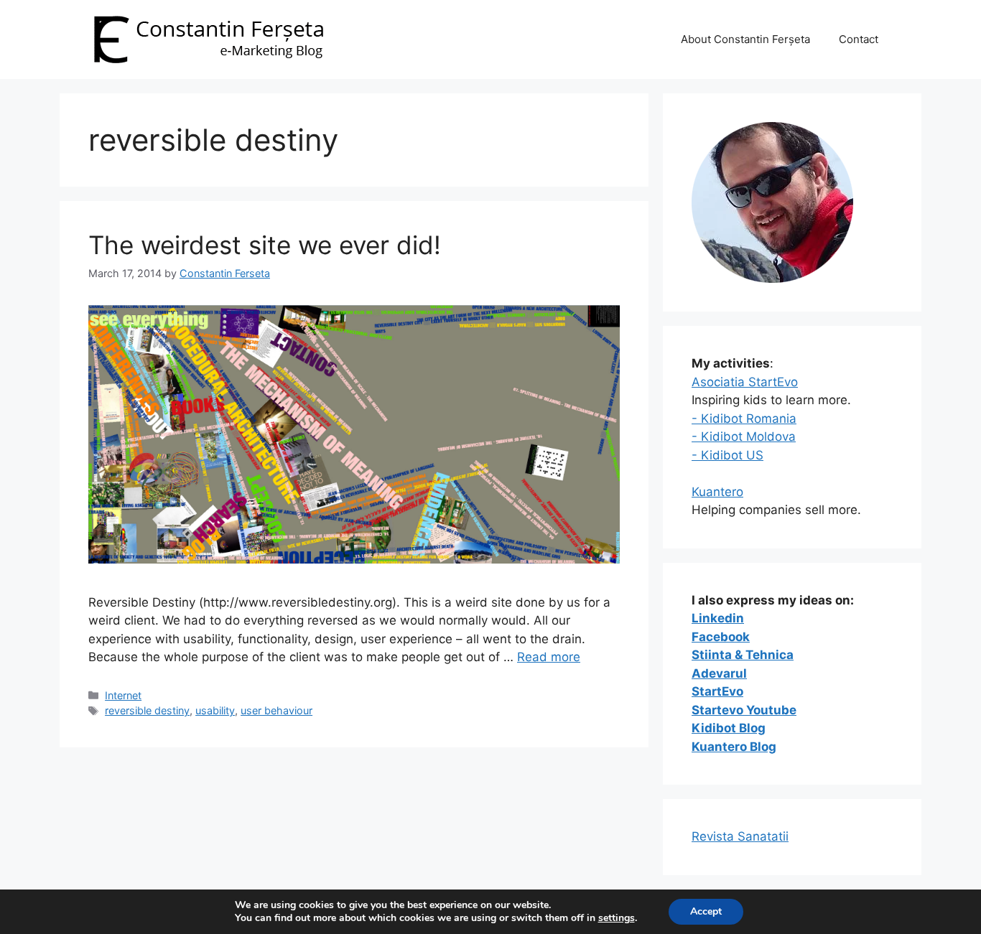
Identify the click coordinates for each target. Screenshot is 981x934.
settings (616, 918)
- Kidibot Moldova (744, 436)
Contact (858, 39)
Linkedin (718, 618)
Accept (706, 911)
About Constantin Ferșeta (745, 39)
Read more (548, 657)
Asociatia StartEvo (745, 382)
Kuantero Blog (734, 746)
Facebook (721, 637)
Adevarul (719, 673)
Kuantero (717, 492)
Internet (123, 695)
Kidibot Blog (729, 728)
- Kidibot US (727, 455)
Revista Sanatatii (740, 836)
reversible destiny (147, 710)
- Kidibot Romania (744, 418)
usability (215, 710)
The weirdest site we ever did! (264, 245)
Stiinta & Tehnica (743, 655)
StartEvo (717, 691)
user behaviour (276, 710)
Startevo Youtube (744, 710)
